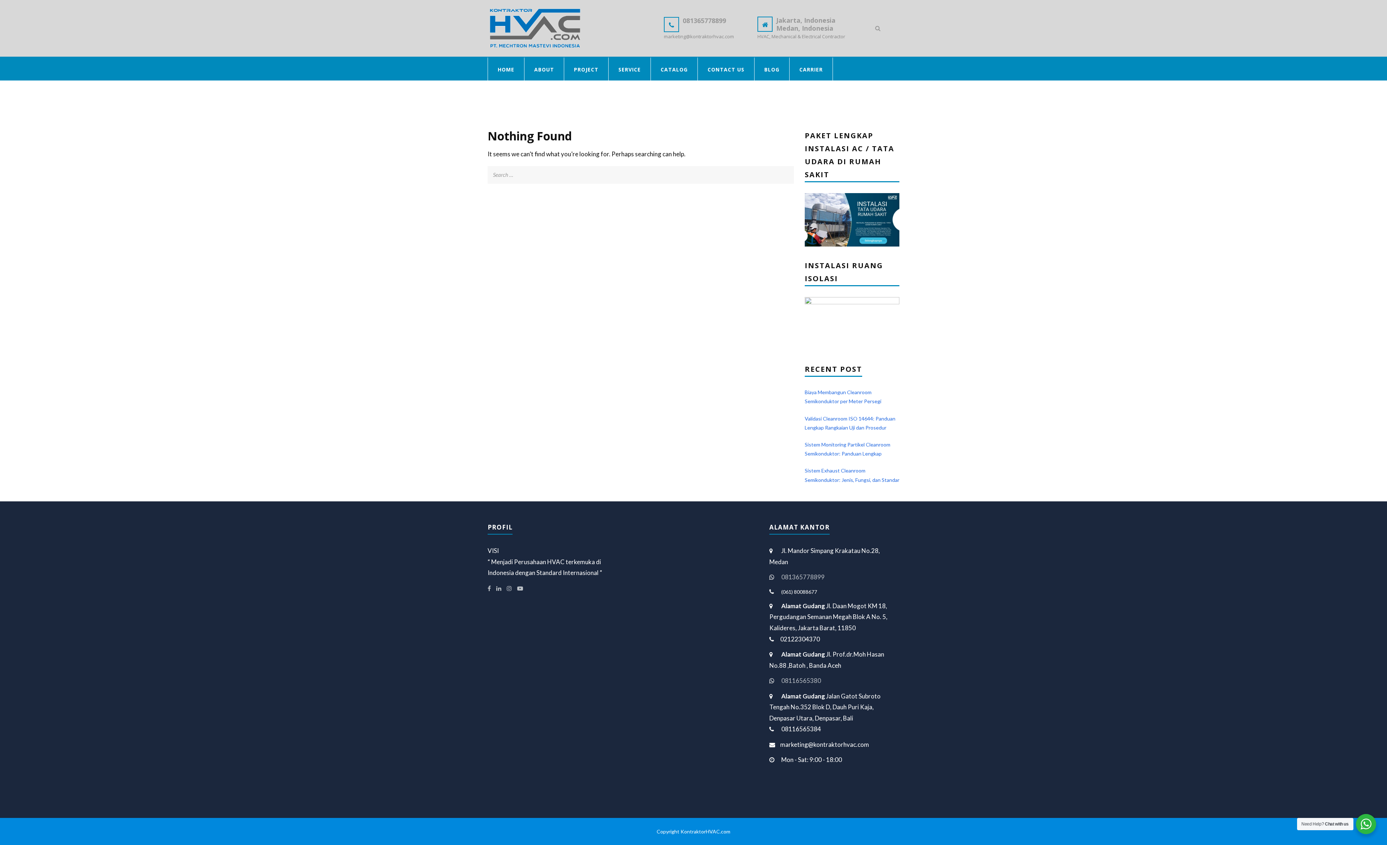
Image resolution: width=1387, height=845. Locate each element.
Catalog (674, 69)
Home (506, 69)
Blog (771, 69)
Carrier (811, 69)
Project (586, 69)
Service (629, 69)
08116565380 (801, 680)
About (544, 69)
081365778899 (803, 577)
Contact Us (726, 69)
